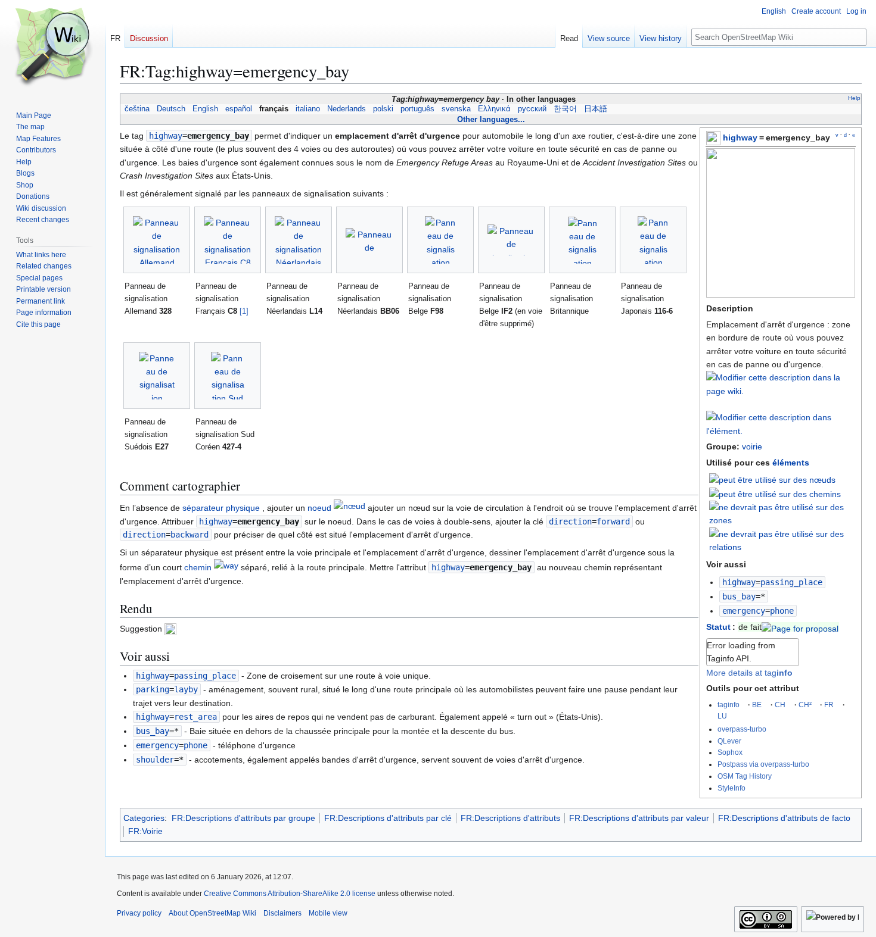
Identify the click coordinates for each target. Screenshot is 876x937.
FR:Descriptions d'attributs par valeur (639, 818)
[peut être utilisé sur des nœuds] (772, 479)
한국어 (565, 109)
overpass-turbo (741, 729)
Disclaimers (282, 913)
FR (829, 704)
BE (757, 704)
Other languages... (491, 119)
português (417, 109)
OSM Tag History (744, 776)
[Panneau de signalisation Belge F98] (440, 240)
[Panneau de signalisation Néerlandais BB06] (369, 240)
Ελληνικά (494, 109)
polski (383, 109)
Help (854, 98)
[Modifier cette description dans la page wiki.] (780, 391)
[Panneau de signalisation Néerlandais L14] (298, 240)
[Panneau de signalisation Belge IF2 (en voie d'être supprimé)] (511, 239)
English (205, 109)
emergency (743, 611)
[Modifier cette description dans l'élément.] (780, 431)
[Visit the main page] (52, 47)
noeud (319, 508)
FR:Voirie (145, 831)
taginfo (728, 704)
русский (532, 109)
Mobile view (328, 913)
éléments (790, 462)
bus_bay (739, 596)
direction (570, 521)
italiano (307, 109)
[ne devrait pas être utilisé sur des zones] (782, 513)
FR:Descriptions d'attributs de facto (784, 818)
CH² (805, 704)
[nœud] (349, 508)
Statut (718, 627)
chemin (198, 567)
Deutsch (171, 109)
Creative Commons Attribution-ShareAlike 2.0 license (289, 893)
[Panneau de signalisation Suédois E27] (157, 375)
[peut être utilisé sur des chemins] (775, 493)
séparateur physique (221, 508)
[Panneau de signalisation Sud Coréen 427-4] (227, 375)
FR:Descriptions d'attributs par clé (388, 818)
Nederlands (346, 109)
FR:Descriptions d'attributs (510, 818)
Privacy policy (139, 913)
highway (740, 137)
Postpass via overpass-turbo (763, 764)
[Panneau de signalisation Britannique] (582, 240)
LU (722, 716)
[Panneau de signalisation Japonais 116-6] (653, 240)
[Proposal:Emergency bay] (800, 627)
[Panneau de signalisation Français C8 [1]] (227, 240)
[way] (226, 567)
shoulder (155, 759)
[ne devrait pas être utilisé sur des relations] (782, 540)
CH (780, 704)
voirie (752, 446)
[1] (244, 311)
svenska (456, 109)
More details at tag (749, 672)
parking (152, 689)
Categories (143, 818)
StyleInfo (731, 788)
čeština (137, 109)
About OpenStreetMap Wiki (212, 913)
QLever (729, 741)
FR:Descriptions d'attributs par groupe (243, 818)
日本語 (596, 109)
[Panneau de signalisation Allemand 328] (157, 240)
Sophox (730, 752)
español (238, 109)
